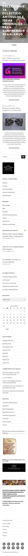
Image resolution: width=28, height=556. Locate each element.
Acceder (4, 186)
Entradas (5, 343)
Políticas (4, 535)
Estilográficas (6, 347)
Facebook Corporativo (9, 415)
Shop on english (6, 523)
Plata (4, 356)
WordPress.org (6, 195)
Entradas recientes (10, 230)
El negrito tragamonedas (9, 277)
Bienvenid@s (6, 205)
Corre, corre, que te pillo (9, 283)
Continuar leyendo (14, 99)
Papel (4, 353)
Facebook (5, 418)
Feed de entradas (7, 189)
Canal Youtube (6, 422)
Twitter (4, 425)
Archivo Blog (5, 526)
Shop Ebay (5, 406)
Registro (4, 183)
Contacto (5, 211)
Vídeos (4, 363)
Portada (4, 529)
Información (6, 221)
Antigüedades (6, 340)
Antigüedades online (7, 520)
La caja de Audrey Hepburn (10, 289)
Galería (4, 218)
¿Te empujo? (6, 280)
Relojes (4, 359)
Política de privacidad (8, 224)
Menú (14, 45)
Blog (3, 208)
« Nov (7, 329)
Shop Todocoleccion (8, 412)
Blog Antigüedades (8, 409)
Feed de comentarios (8, 192)
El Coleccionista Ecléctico (9, 215)
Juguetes (5, 350)
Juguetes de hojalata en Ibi (10, 286)
